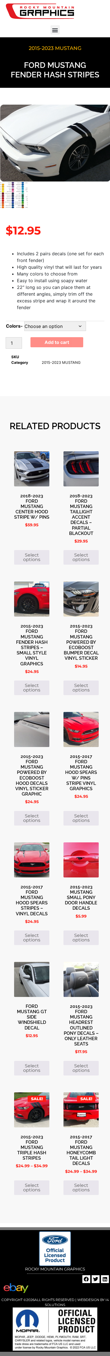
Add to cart (57, 342)
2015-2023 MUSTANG (55, 48)
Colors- (14, 326)
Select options (31, 557)
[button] (55, 30)
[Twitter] (96, 1279)
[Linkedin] (105, 1279)
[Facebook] (86, 1279)
